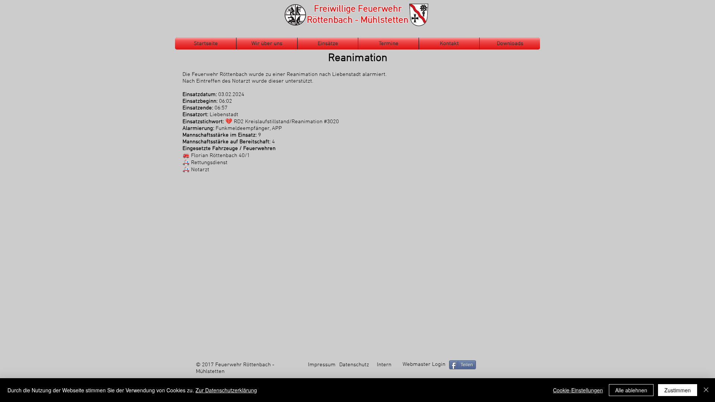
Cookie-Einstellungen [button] (578, 390)
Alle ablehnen (631, 390)
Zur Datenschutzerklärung (226, 390)
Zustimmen (677, 390)
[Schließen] (706, 390)
